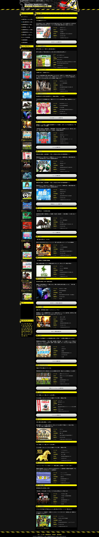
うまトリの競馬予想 (56, 232)
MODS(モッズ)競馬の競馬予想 (56, 303)
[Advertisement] (27, 311)
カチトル (40, 257)
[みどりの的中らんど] (43, 55)
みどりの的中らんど (42, 46)
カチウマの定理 (26, 180)
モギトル (40, 419)
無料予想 (28, 328)
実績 (29, 326)
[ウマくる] (43, 160)
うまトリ (25, 100)
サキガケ (25, 130)
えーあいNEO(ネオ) (27, 230)
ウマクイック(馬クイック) (28, 291)
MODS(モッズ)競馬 (27, 110)
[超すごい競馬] (43, 316)
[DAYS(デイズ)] (43, 27)
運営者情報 (59, 534)
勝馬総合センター (26, 90)
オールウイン (26, 250)
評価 (31, 331)
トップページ (25, 16)
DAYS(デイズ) (26, 50)
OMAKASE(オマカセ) (27, 190)
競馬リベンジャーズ (27, 220)
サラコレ (25, 210)
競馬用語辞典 (25, 42)
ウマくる (25, 80)
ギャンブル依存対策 (26, 37)
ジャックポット (41, 506)
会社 (26, 325)
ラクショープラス (41, 462)
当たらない (30, 334)
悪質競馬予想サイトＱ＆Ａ (27, 32)
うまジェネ (25, 151)
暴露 (24, 335)
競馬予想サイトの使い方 (27, 34)
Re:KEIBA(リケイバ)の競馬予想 (56, 117)
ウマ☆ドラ (25, 200)
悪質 (30, 323)
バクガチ (40, 236)
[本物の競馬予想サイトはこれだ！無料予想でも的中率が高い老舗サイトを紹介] (49, 7)
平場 (31, 326)
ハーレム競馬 (26, 280)
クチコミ (25, 332)
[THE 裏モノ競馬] (43, 493)
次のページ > (46, 528)
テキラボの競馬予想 (56, 147)
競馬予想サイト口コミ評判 (27, 19)
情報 (28, 325)
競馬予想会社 (30, 329)
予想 (24, 325)
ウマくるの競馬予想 (56, 175)
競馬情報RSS (48, 534)
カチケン (25, 260)
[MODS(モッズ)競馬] (43, 288)
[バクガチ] (43, 244)
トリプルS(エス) (41, 441)
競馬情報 (23, 331)
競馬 (30, 325)
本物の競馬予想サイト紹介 (27, 21)
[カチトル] (43, 265)
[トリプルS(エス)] (43, 449)
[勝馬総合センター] (43, 189)
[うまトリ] (43, 217)
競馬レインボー (26, 240)
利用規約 (54, 534)
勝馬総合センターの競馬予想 (56, 204)
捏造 (22, 335)
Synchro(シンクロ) (42, 69)
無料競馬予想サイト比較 (27, 24)
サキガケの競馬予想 (56, 361)
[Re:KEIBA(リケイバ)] (43, 103)
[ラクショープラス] (43, 472)
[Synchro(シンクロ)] (43, 80)
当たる (22, 328)
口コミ (22, 323)
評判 (25, 323)
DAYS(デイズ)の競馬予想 (56, 42)
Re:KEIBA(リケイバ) (27, 60)
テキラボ (25, 70)
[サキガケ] (43, 346)
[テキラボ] (43, 132)
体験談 (26, 326)
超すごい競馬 (26, 120)
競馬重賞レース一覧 (26, 27)
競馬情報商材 (25, 39)
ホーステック (26, 171)
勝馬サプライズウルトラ (27, 140)
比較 (25, 328)
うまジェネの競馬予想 (56, 415)
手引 (27, 335)
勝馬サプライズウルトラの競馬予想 (56, 388)
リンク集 (42, 534)
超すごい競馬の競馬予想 (56, 331)
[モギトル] (43, 428)
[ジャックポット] (43, 515)
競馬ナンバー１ (26, 270)
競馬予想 (25, 329)
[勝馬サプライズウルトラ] (43, 373)
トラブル (25, 334)
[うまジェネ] (43, 400)
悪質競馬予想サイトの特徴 (27, 29)
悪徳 (27, 323)
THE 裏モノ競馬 (26, 161)
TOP (38, 534)
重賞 (22, 332)
